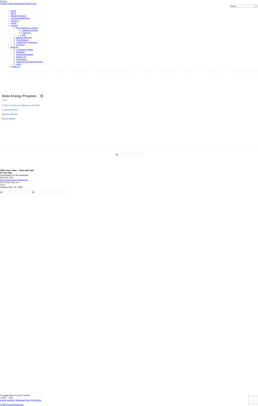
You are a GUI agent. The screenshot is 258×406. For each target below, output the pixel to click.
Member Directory (18, 16)
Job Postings (21, 59)
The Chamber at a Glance (27, 28)
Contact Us (26, 33)
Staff (24, 35)
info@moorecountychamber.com (14, 180)
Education (20, 52)
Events (14, 23)
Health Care (21, 57)
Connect (14, 25)
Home (13, 11)
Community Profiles (24, 49)
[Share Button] (41, 96)
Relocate (14, 47)
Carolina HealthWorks (20, 18)
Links (18, 64)
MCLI (13, 13)
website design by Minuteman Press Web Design (20, 400)
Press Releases (22, 40)
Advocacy (20, 45)
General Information (24, 54)
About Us (15, 20)
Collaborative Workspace (26, 42)
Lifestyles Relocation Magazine (29, 62)
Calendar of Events (30, 30)
